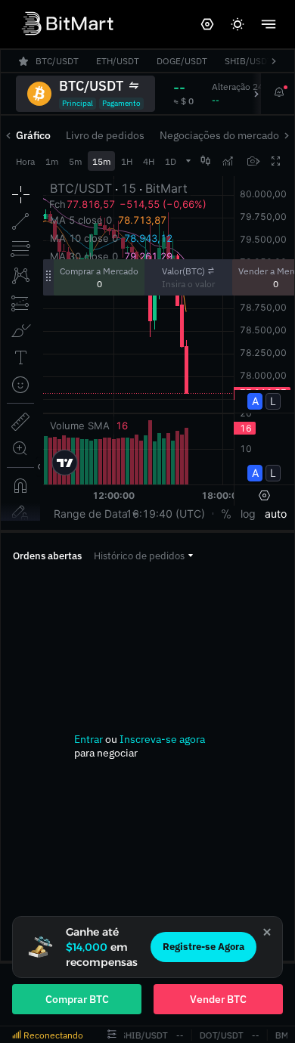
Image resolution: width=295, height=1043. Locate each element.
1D (170, 161)
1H (126, 161)
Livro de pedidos (105, 135)
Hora (25, 161)
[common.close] (267, 932)
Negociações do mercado (219, 135)
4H (148, 161)
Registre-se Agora (203, 946)
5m (75, 161)
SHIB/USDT (142, 1035)
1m (51, 161)
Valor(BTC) (183, 271)
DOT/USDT (219, 1035)
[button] (143, 555)
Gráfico (33, 135)
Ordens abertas (47, 555)
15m (101, 161)
